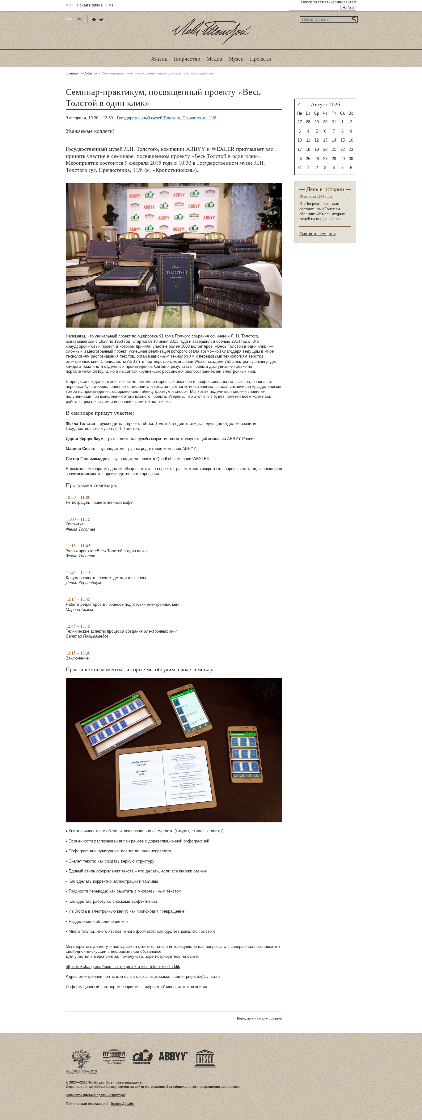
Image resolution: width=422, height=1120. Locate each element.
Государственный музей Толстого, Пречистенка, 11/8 (166, 118)
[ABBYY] (173, 1050)
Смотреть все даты (317, 233)
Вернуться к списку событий (259, 1018)
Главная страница (94, 19)
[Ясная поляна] (142, 1050)
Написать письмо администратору (95, 1095)
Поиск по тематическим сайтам (328, 2)
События (90, 73)
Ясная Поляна (90, 5)
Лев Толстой (211, 44)
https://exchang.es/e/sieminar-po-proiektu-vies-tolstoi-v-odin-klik (123, 966)
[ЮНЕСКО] (205, 1050)
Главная (72, 73)
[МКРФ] (81, 1050)
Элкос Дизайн (122, 1103)
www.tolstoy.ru (95, 371)
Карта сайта (101, 19)
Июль (299, 104)
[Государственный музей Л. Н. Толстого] (114, 1050)
